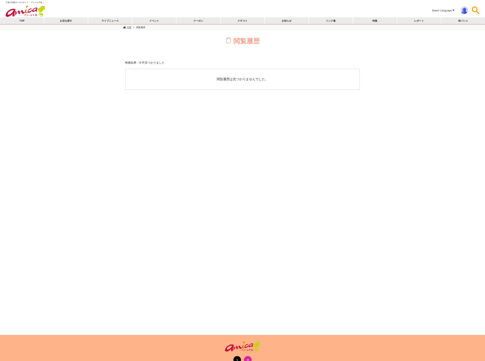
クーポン (198, 20)
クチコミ (242, 20)
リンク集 (331, 20)
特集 (374, 20)
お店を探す (66, 20)
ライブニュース (110, 20)
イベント (154, 20)
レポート (419, 20)
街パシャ (463, 20)
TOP (129, 27)
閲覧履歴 (140, 27)
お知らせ (287, 20)
